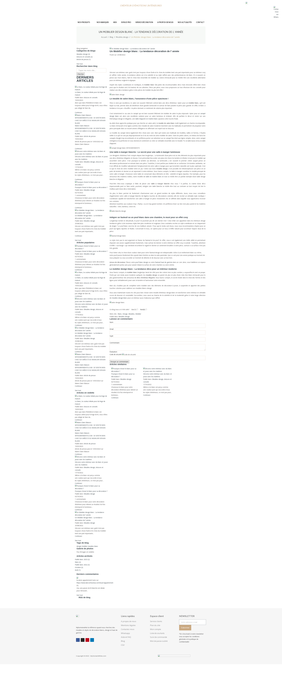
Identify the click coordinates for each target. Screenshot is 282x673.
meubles (91, 546)
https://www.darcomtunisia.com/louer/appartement (95, 583)
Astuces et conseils (90, 97)
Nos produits (84, 22)
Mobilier (138, 314)
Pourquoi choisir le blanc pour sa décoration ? (91, 187)
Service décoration (144, 22)
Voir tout (80, 64)
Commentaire (114, 343)
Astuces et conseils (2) (85, 57)
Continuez (78, 112)
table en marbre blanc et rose (156, 177)
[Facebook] (78, 640)
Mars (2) (78, 562)
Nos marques (103, 22)
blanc (96, 546)
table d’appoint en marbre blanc (146, 119)
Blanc (120, 314)
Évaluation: (113, 352)
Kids (115, 22)
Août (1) (78, 570)
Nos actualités (185, 22)
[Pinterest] (87, 640)
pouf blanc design (141, 262)
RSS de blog (84, 597)
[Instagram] (82, 640)
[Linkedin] (92, 640)
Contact (200, 22)
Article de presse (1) (84, 59)
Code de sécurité (116, 354)
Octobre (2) (79, 567)
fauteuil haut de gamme (163, 262)
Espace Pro (126, 22)
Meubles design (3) (83, 54)
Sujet (111, 336)
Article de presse (90, 136)
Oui (133, 309)
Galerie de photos (85, 548)
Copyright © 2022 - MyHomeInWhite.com (91, 656)
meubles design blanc (119, 298)
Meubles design (89, 162)
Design (125, 314)
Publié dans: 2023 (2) (82, 559)
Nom (111, 322)
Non (142, 309)
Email (111, 329)
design (79, 546)
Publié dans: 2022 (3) (82, 565)
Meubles (131, 314)
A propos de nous (165, 22)
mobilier (84, 546)
